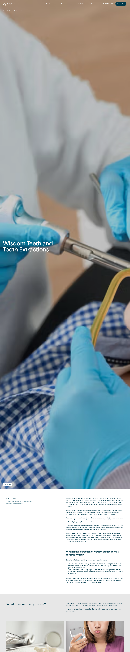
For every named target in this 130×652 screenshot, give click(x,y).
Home (4, 11)
